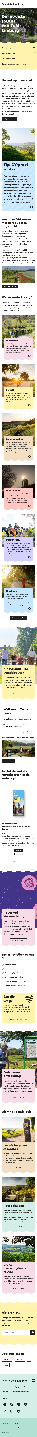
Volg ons (4, 1398)
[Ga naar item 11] (16, 854)
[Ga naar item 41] (22, 854)
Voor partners (6, 1432)
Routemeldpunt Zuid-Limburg (18, 1019)
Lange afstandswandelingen (14, 64)
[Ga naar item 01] (14, 854)
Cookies (20, 1428)
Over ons (5, 1391)
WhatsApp (7, 1359)
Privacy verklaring (7, 1428)
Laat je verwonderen (18, 940)
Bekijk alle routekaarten (19, 862)
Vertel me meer (18, 694)
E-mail (6, 1365)
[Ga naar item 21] (18, 854)
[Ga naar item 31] (20, 854)
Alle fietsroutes (8, 58)
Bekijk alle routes (9, 119)
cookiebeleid (19, 726)
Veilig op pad (7, 48)
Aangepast (24, 732)
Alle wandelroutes (9, 53)
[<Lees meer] (29, 356)
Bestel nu (19, 850)
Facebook (19, 1359)
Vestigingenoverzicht (20, 1387)
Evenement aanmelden (21, 1391)
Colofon (15, 1423)
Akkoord (12, 732)
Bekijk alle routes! (18, 618)
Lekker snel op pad (10, 286)
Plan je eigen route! (18, 1097)
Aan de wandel (9, 761)
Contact (5, 1387)
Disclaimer (5, 1423)
